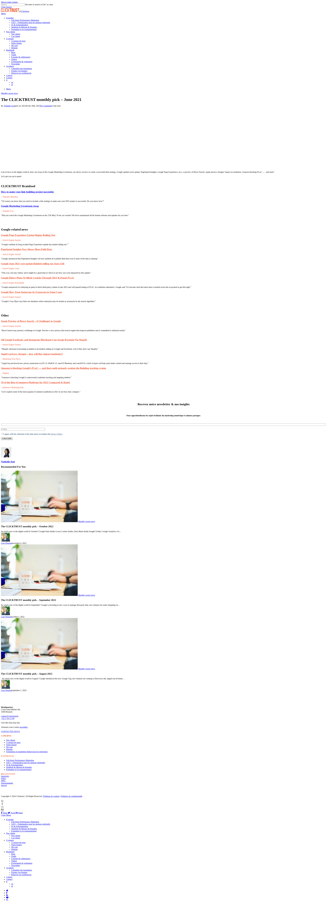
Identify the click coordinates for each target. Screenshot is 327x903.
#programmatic (7, 783)
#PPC (3, 781)
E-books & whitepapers (20, 859)
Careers (9, 877)
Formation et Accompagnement (18, 769)
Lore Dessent (6, 543)
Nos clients (10, 740)
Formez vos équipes (19, 872)
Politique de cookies (51, 796)
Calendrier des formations (21, 870)
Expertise (10, 819)
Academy (10, 868)
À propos (10, 840)
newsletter (23, 727)
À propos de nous (13, 742)
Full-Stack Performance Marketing (20, 760)
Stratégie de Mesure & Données (19, 767)
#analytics (5, 776)
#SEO (3, 778)
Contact (9, 879)
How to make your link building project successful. (27, 191)
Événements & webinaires (21, 863)
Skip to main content (9, 2)
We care (9, 747)
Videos (14, 861)
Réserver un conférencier (21, 875)
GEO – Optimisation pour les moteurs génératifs (25, 763)
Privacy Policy (56, 434)
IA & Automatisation (14, 765)
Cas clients (15, 838)
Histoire (9, 749)
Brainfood (10, 852)
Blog (13, 854)
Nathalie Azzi (9, 106)
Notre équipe (11, 745)
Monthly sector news (9, 93)
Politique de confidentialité (71, 796)
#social (4, 785)
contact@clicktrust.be (9, 716)
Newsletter (15, 865)
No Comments (46, 106)
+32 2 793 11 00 (7, 718)
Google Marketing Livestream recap (20, 206)
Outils (13, 856)
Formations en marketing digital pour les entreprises (27, 752)
